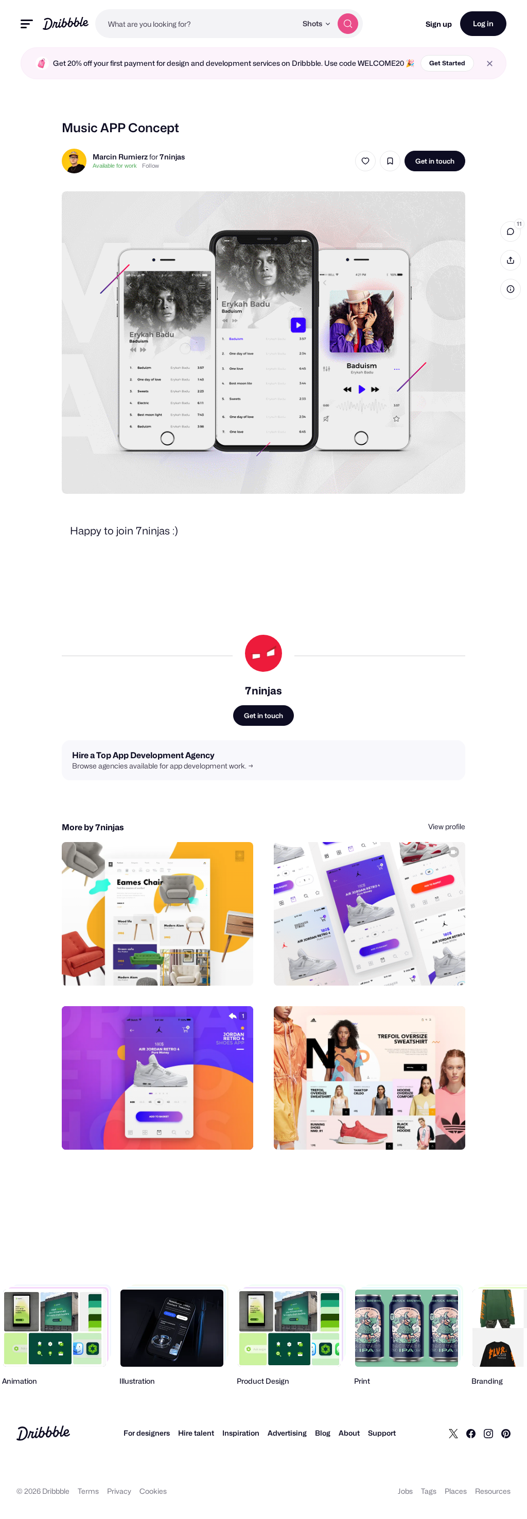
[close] (490, 64)
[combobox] (196, 24)
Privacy (119, 1491)
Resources (493, 1491)
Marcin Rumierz (120, 156)
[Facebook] (471, 1433)
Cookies (153, 1491)
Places (456, 1491)
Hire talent (196, 1432)
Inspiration (240, 1432)
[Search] (348, 23)
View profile (446, 826)
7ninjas (172, 156)
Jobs (405, 1491)
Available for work (115, 166)
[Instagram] (488, 1433)
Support (382, 1432)
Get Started (447, 63)
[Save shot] (390, 161)
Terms (88, 1491)
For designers (147, 1432)
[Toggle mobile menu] (26, 23)
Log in (483, 23)
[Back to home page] (66, 23)
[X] (453, 1433)
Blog (322, 1432)
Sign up (439, 24)
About (349, 1432)
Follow (150, 165)
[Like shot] (365, 161)
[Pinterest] (506, 1433)
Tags (428, 1491)
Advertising (287, 1432)
